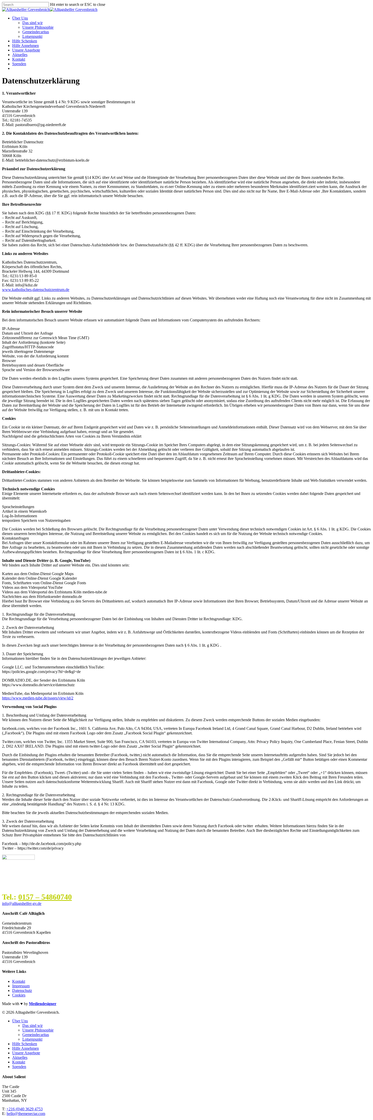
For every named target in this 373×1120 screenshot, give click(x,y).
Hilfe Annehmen (25, 45)
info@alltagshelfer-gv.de (21, 903)
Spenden (19, 64)
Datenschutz (22, 990)
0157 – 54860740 (45, 897)
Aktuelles (19, 55)
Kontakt (18, 59)
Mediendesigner (42, 1004)
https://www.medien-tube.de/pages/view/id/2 (37, 698)
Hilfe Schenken (24, 41)
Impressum (21, 986)
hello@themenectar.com (26, 1113)
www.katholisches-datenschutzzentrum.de (35, 289)
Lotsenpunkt (32, 36)
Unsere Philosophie (38, 27)
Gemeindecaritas (35, 32)
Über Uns (20, 18)
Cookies (18, 995)
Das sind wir (32, 23)
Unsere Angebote (26, 50)
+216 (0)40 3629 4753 (24, 1109)
